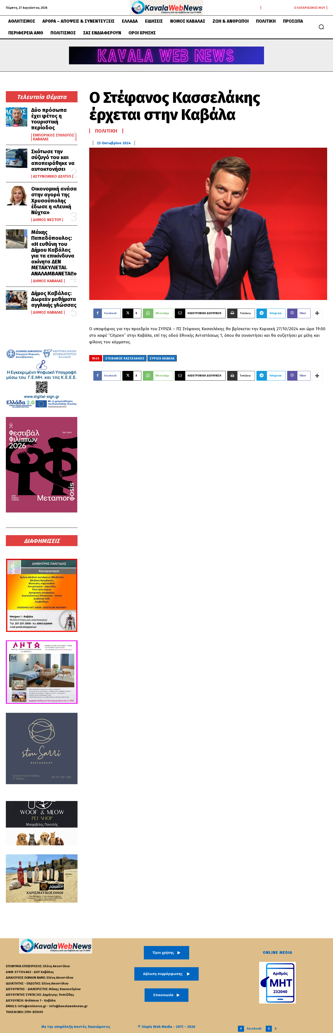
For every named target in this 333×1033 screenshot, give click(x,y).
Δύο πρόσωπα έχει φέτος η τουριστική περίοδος (49, 119)
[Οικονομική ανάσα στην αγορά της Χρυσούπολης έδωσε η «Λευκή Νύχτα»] (16, 195)
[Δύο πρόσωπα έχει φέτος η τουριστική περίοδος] (16, 116)
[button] (321, 27)
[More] (317, 313)
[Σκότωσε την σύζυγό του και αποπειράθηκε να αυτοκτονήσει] (16, 158)
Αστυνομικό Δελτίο (52, 176)
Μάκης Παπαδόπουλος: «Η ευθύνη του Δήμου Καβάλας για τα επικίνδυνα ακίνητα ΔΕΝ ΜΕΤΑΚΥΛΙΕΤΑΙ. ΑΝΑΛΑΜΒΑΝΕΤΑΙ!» (54, 253)
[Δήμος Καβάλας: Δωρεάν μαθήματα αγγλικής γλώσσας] (16, 300)
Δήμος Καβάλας (48, 281)
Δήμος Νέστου (47, 220)
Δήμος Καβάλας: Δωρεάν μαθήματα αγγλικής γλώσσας (54, 299)
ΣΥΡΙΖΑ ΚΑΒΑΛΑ (162, 358)
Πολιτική (106, 130)
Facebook (254, 1028)
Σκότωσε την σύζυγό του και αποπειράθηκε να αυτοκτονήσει (53, 160)
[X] (269, 1029)
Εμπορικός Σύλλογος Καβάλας (53, 137)
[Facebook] (241, 1029)
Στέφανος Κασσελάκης (125, 358)
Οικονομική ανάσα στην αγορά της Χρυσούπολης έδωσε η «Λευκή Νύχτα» (54, 200)
